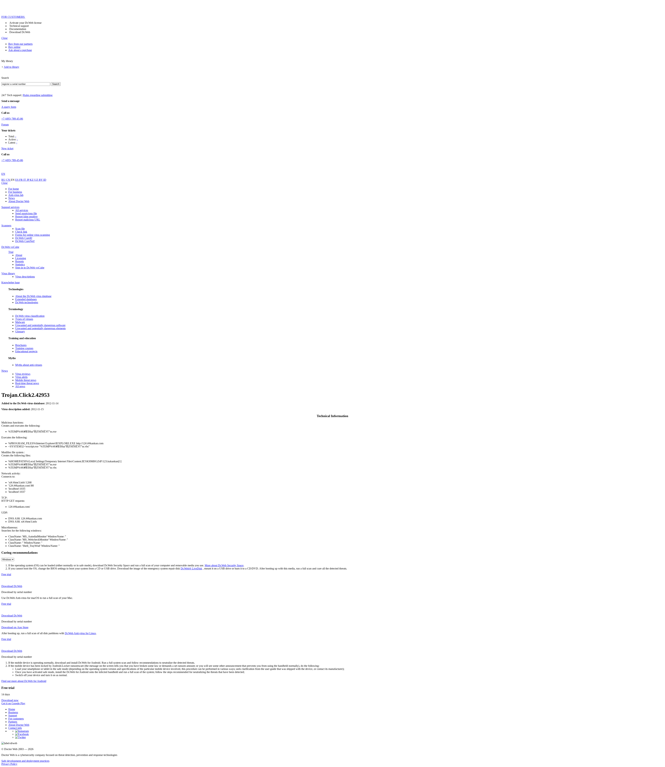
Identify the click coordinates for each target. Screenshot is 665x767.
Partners (12, 721)
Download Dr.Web (19, 32)
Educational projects (26, 351)
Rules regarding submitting (37, 95)
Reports (19, 261)
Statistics (20, 264)
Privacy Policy (9, 763)
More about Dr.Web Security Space (224, 565)
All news (20, 386)
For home (13, 188)
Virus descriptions (25, 276)
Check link (21, 231)
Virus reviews (22, 373)
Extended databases (26, 299)
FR (21, 179)
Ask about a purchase (20, 50)
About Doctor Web (18, 201)
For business (15, 191)
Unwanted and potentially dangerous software (40, 325)
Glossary (20, 331)
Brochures (20, 345)
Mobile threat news (25, 380)
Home (11, 709)
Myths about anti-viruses (28, 364)
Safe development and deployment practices (25, 760)
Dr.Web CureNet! (25, 241)
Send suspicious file (26, 213)
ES (17, 179)
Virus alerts (21, 377)
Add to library (11, 66)
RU (3, 179)
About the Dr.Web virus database (33, 296)
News (11, 198)
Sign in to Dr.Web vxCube (29, 267)
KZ (32, 179)
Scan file (20, 228)
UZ (36, 179)
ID (44, 179)
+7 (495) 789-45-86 (12, 118)
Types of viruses (24, 319)
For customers (16, 718)
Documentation (17, 29)
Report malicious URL (27, 219)
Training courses (24, 348)
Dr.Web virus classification (30, 315)
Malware (20, 322)
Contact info (15, 727)
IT (25, 179)
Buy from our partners (20, 43)
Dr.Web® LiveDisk (191, 568)
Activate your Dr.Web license (25, 22)
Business (13, 712)
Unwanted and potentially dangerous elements (40, 328)
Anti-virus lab (15, 195)
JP (28, 179)
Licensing (20, 258)
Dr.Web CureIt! (23, 238)
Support (12, 715)
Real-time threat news (27, 383)
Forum (5, 124)
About (18, 255)
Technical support (19, 25)
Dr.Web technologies (26, 302)
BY (41, 179)
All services (21, 210)
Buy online (14, 47)
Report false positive (26, 216)
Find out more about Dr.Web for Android (23, 681)
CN (8, 179)
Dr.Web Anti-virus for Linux (80, 633)
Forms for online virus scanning (32, 234)
